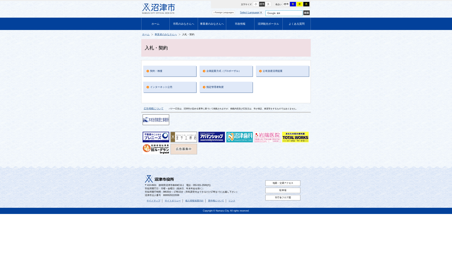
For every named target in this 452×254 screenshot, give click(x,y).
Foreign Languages (224, 12)
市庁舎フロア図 (283, 197)
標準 (262, 4)
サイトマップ (153, 200)
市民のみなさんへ (183, 23)
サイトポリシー (173, 200)
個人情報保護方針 (194, 200)
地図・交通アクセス (283, 183)
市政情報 (240, 23)
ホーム (155, 23)
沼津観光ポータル (268, 23)
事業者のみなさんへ (212, 23)
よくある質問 (297, 23)
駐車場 (282, 190)
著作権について (216, 200)
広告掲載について (153, 108)
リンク (231, 200)
